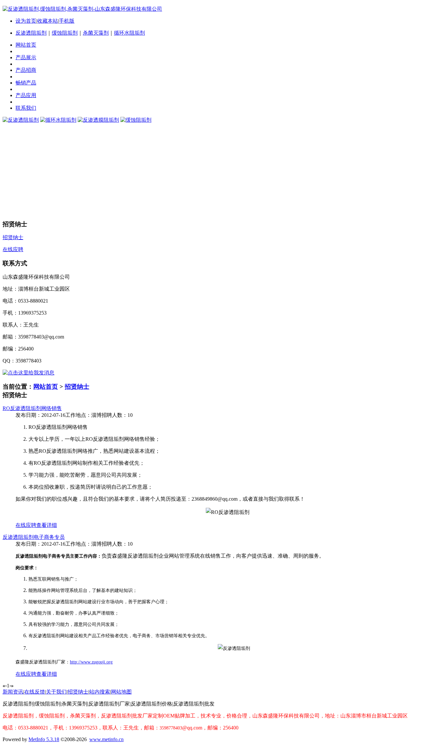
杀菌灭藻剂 (96, 33)
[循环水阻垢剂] (58, 120)
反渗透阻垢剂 (31, 33)
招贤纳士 (77, 386)
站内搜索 (99, 692)
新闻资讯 (13, 692)
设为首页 (26, 21)
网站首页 (45, 386)
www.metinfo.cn (106, 739)
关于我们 (56, 692)
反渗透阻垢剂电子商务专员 (34, 537)
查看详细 (46, 525)
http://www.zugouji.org (91, 662)
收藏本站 (47, 21)
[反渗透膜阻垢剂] (98, 120)
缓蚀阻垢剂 (65, 33)
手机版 (66, 21)
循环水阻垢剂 (129, 33)
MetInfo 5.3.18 (43, 739)
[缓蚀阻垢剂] (135, 120)
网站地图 (121, 692)
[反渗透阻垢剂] (21, 120)
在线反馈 (34, 692)
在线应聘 (26, 525)
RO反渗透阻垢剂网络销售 (32, 408)
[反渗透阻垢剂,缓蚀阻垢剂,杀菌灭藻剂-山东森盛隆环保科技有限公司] (82, 9)
